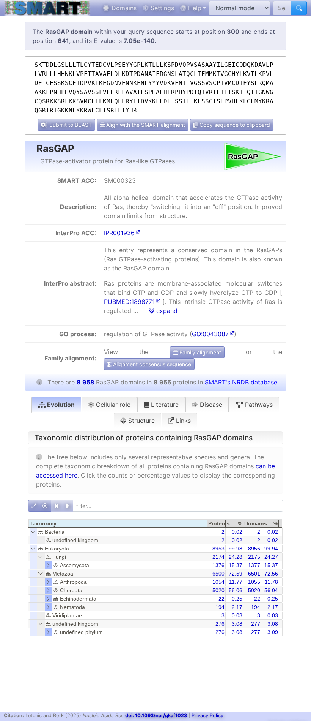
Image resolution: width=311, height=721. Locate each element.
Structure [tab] (140, 420)
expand (165, 311)
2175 (254, 557)
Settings (161, 8)
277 (255, 624)
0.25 (237, 599)
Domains (123, 8)
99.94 (271, 548)
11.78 (271, 582)
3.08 (237, 624)
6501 (254, 574)
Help (193, 8)
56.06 (235, 590)
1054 (218, 582)
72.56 (271, 574)
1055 (254, 582)
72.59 (235, 574)
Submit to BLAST (70, 125)
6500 (218, 574)
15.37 (235, 565)
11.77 (235, 582)
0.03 (237, 615)
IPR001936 (119, 233)
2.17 (237, 607)
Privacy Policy (207, 715)
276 (220, 624)
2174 (218, 557)
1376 (218, 565)
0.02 (237, 532)
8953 (218, 548)
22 (221, 599)
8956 (254, 548)
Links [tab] (182, 420)
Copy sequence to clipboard (234, 125)
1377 (254, 565)
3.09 (272, 632)
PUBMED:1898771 (129, 301)
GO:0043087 (210, 334)
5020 (218, 590)
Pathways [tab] (258, 404)
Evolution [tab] (60, 404)
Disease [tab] (210, 404)
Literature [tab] (164, 404)
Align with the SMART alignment (145, 125)
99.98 (235, 548)
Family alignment (199, 352)
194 (220, 607)
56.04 (271, 590)
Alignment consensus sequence (151, 364)
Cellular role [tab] (112, 404)
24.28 (235, 557)
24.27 (271, 557)
